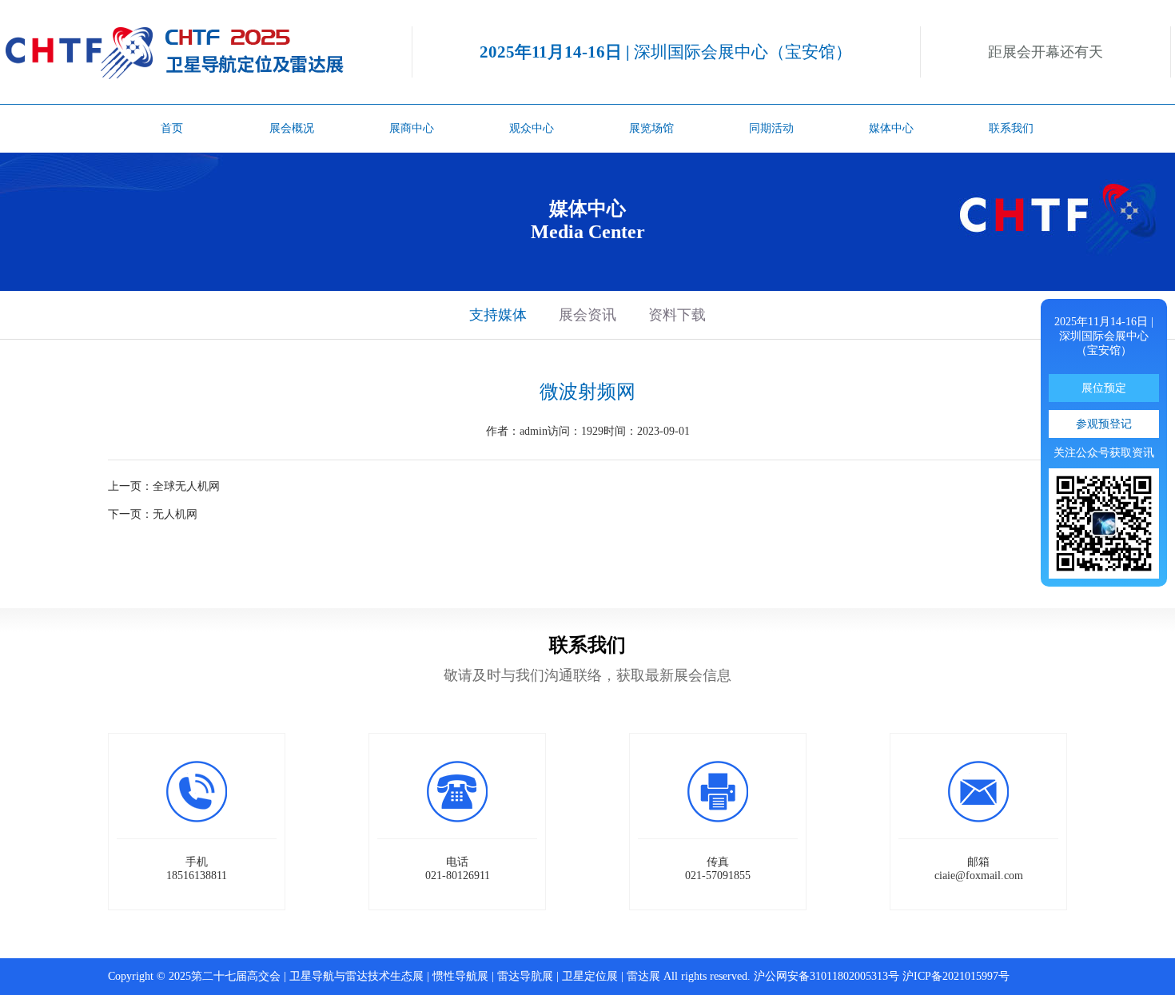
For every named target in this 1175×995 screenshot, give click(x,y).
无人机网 (175, 514)
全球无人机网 (186, 486)
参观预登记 (1104, 424)
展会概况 (291, 128)
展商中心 (411, 128)
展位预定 (1103, 388)
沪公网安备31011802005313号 (826, 976)
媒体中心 (891, 128)
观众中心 (531, 128)
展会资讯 (587, 315)
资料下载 (677, 315)
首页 (172, 128)
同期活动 (771, 128)
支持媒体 (498, 315)
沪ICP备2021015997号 (956, 976)
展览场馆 (651, 128)
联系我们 (1011, 128)
